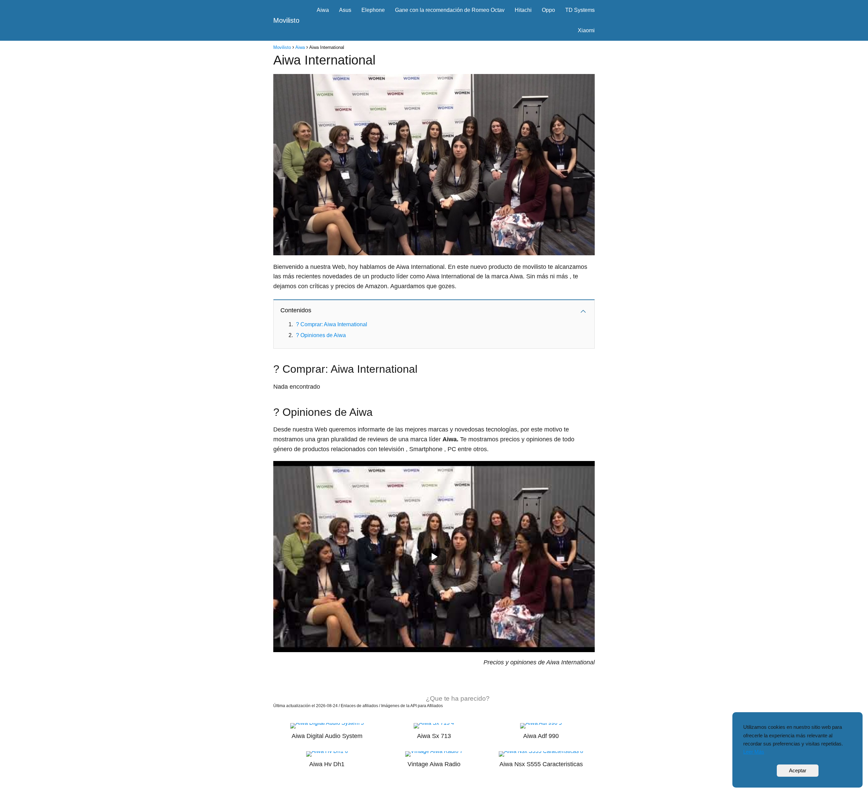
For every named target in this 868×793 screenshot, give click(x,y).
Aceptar (797, 770)
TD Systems (580, 10)
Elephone (373, 10)
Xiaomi (586, 30)
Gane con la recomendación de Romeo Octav (450, 10)
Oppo (548, 10)
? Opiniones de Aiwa (321, 335)
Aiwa (323, 10)
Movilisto (286, 20)
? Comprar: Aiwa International (331, 324)
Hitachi (523, 10)
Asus (345, 10)
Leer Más (753, 752)
